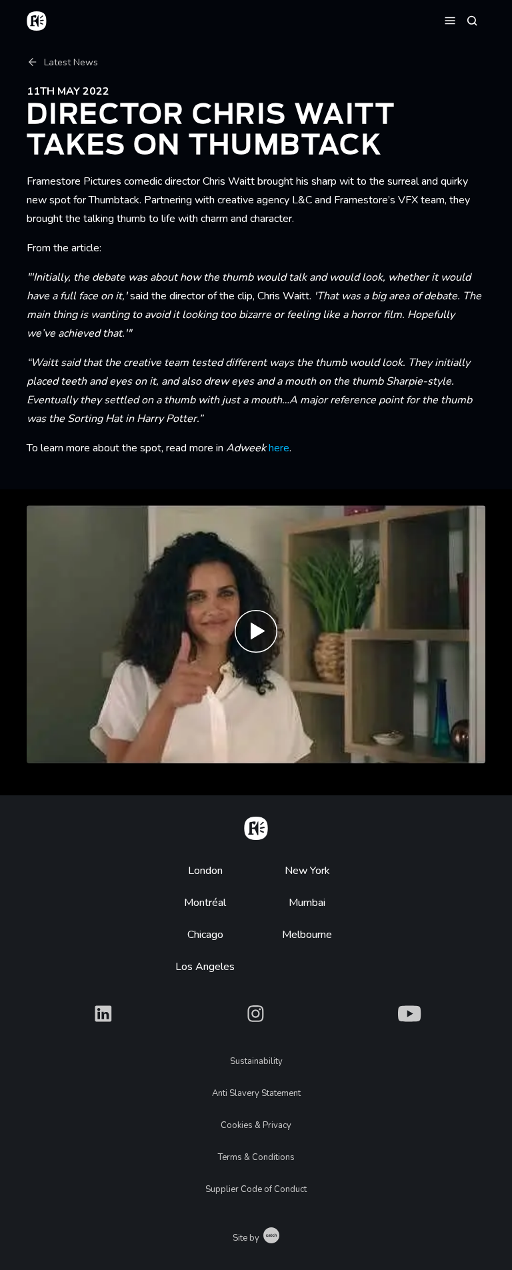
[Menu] (450, 20)
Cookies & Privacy (256, 1125)
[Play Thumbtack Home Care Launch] (256, 634)
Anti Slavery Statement (256, 1093)
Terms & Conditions (256, 1157)
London (205, 870)
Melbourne (307, 934)
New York (307, 870)
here (279, 448)
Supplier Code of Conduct (256, 1189)
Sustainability (256, 1061)
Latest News (71, 62)
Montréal (205, 902)
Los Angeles (205, 966)
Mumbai (307, 902)
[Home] (256, 826)
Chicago (205, 934)
